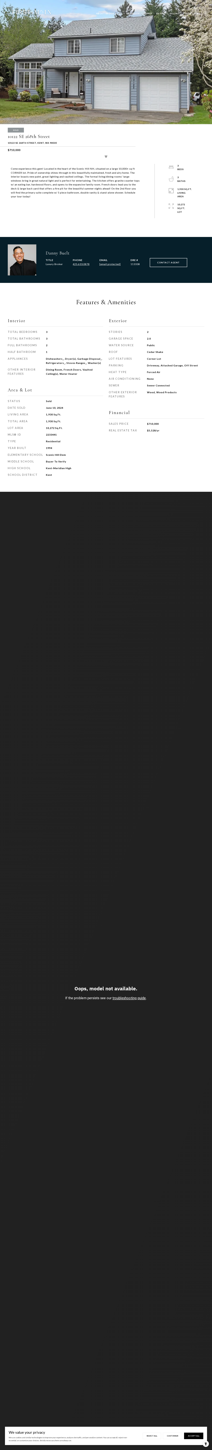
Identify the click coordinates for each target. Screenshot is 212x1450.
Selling (175, 13)
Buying (161, 13)
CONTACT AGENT (168, 262)
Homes (148, 13)
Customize (172, 1436)
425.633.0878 (81, 264)
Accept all (193, 1436)
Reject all (152, 1436)
